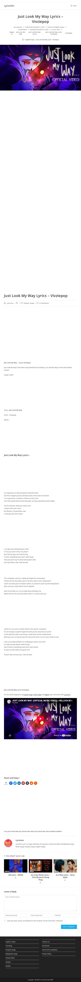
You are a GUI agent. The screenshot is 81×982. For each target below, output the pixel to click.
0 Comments (22, 29)
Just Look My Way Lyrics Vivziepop (53, 33)
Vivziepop (68, 33)
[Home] (23, 40)
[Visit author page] (8, 843)
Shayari (8, 962)
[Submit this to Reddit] (31, 783)
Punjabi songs (28, 695)
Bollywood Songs (11, 954)
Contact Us (46, 942)
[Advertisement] (40, 115)
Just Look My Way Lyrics (34, 33)
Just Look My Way (20, 33)
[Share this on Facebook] (11, 783)
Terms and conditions (49, 950)
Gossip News (10, 958)
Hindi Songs (37, 695)
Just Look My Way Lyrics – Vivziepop (47, 40)
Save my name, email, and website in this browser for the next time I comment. (35, 921)
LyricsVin (9, 5)
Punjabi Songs (11, 950)
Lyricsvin (19, 27)
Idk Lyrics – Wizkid (15, 875)
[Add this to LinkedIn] (19, 783)
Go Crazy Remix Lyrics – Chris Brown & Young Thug (40, 877)
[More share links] (35, 783)
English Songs (59, 27)
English (47, 695)
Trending (9, 946)
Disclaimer (46, 946)
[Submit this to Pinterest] (23, 783)
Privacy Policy (46, 954)
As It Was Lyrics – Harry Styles (65, 876)
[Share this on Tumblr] (27, 783)
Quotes (8, 966)
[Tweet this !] (15, 783)
